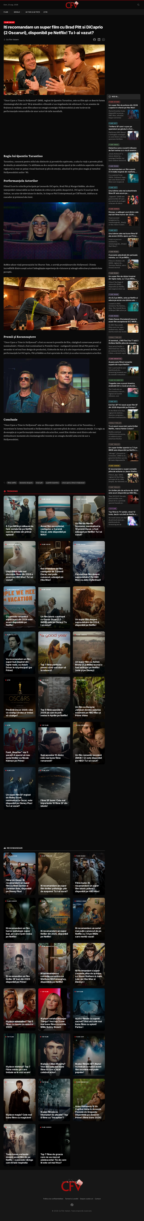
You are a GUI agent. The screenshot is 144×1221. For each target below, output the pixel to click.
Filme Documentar (116, 380)
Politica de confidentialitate (53, 1199)
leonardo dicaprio (26, 483)
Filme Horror (12, 901)
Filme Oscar (9, 22)
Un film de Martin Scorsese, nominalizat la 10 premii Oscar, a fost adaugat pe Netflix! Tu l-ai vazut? (88, 529)
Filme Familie (114, 144)
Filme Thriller (81, 499)
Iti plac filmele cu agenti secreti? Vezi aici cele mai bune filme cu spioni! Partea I (88, 1022)
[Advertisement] (54, 829)
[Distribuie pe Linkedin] (99, 39)
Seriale (17, 12)
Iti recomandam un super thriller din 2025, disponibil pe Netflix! (54, 934)
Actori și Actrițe (33, 12)
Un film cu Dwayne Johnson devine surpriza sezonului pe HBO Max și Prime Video (88, 711)
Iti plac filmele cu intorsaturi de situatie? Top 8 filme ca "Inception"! (54, 1115)
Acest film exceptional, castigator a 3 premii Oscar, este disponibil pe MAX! (53, 530)
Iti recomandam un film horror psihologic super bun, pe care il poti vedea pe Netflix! (19, 932)
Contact (98, 1199)
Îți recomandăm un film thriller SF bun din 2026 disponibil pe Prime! (18, 979)
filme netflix (12, 483)
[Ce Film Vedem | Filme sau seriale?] (72, 4)
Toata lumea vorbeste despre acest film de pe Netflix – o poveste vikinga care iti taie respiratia (19, 1158)
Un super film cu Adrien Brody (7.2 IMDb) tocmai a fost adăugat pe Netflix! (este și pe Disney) (88, 666)
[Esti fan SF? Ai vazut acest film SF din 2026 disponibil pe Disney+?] (123, 411)
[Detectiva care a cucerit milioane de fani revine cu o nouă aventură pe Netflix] (123, 154)
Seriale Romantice (14, 499)
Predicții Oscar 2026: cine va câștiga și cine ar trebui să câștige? (19, 712)
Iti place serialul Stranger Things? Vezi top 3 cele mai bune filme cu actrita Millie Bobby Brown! (53, 1022)
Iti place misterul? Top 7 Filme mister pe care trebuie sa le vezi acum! (18, 1069)
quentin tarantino (52, 483)
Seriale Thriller (115, 337)
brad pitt (39, 483)
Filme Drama (81, 544)
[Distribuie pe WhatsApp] (103, 39)
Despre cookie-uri (86, 1199)
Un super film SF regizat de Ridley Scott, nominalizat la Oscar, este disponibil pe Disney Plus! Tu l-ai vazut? (19, 800)
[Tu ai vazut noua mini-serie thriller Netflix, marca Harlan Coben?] (123, 432)
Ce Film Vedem (12, 39)
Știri (45, 12)
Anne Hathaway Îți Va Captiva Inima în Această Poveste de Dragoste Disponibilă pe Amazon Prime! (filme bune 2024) (88, 1112)
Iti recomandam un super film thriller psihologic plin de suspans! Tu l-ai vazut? (54, 888)
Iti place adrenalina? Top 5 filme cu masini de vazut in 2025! (19, 1024)
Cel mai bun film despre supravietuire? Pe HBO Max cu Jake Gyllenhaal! (88, 577)
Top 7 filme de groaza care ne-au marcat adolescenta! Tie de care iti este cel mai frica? (53, 1158)
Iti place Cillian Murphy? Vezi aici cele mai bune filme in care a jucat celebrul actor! (52, 1068)
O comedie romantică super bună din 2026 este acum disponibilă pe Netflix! (19, 620)
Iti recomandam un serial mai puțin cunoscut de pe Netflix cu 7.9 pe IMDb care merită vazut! (88, 932)
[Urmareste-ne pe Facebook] (72, 1204)
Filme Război (81, 856)
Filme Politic (11, 635)
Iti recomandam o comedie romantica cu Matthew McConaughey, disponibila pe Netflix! (53, 977)
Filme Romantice (13, 544)
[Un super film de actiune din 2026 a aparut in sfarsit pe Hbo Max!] (123, 111)
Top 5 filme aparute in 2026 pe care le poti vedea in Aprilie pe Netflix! (54, 712)
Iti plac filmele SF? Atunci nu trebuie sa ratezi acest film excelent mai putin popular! (88, 1068)
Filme (6, 12)
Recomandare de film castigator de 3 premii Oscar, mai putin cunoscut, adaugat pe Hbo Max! (51, 574)
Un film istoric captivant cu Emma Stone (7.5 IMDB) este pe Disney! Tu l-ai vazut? (53, 620)
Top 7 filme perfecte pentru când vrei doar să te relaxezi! (53, 667)
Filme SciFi (11, 770)
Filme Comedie (81, 635)
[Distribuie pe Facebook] (94, 39)
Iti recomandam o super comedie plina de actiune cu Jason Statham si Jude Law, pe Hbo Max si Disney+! (88, 976)
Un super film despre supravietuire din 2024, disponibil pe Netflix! (87, 622)
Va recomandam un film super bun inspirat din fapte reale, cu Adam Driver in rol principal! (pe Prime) (19, 665)
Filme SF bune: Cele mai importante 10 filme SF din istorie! (53, 803)
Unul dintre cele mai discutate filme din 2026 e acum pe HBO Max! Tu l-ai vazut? (19, 575)
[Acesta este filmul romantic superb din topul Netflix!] (123, 368)
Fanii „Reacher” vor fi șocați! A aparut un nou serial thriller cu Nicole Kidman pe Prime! (18, 756)
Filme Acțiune (12, 856)
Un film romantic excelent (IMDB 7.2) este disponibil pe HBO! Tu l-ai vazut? (88, 758)
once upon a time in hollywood (73, 483)
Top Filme (45, 635)
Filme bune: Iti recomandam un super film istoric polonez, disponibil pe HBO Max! (87, 887)
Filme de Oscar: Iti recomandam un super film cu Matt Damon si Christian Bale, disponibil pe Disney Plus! (18, 886)
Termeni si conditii (71, 1199)
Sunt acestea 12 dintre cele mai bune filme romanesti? (52, 758)
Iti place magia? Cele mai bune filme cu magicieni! (19, 1116)
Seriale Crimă (81, 901)
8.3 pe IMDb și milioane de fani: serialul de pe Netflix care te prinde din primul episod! (19, 530)
